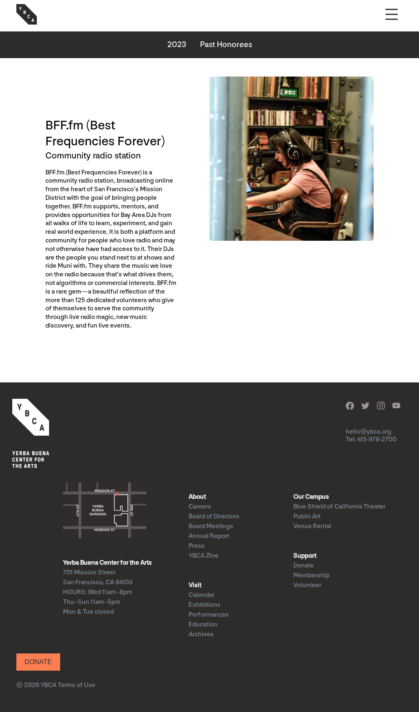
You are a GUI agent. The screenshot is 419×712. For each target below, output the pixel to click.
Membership (311, 575)
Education (203, 624)
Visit (195, 585)
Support (304, 556)
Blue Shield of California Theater (339, 507)
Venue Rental (312, 526)
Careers (200, 507)
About (197, 497)
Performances (209, 615)
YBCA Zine (204, 556)
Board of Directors (214, 516)
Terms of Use (76, 685)
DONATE (38, 661)
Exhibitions (205, 605)
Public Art (306, 516)
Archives (201, 634)
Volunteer (307, 585)
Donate (303, 566)
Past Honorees (226, 45)
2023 (176, 45)
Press (197, 546)
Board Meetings (211, 526)
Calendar (201, 595)
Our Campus (311, 497)
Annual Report (209, 536)
